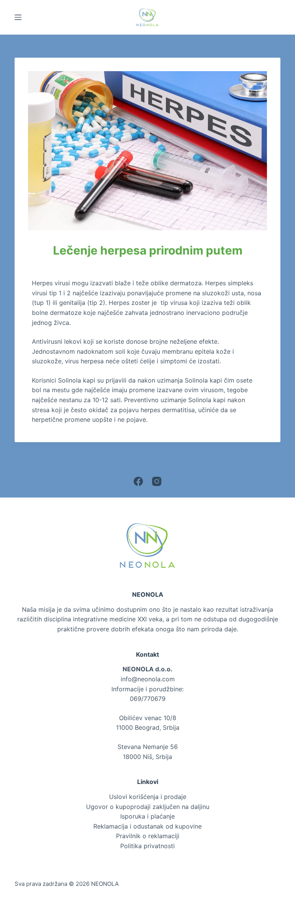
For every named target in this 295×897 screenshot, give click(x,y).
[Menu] (18, 17)
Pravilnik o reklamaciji (147, 836)
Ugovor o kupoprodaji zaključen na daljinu (147, 806)
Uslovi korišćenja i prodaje (147, 796)
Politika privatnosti (147, 846)
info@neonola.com (148, 679)
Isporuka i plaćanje (147, 816)
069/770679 (148, 698)
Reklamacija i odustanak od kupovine (147, 826)
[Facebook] (138, 481)
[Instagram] (156, 481)
